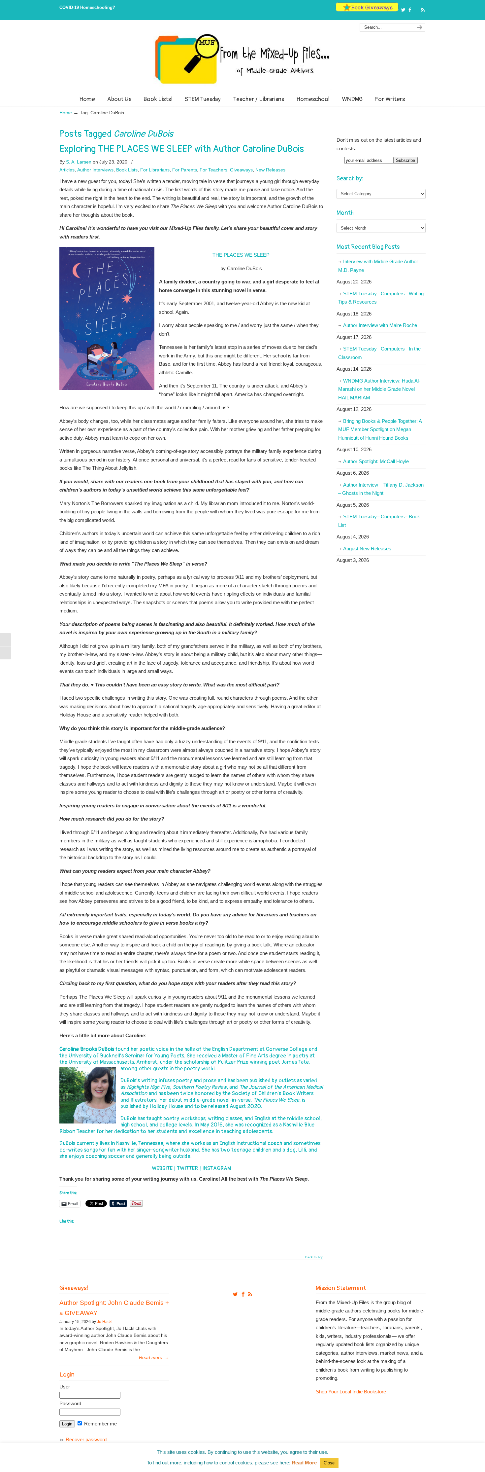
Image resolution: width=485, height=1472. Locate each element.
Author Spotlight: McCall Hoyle (376, 461)
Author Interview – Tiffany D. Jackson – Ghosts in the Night (381, 489)
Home (65, 112)
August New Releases (367, 548)
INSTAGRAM (216, 1168)
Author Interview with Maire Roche (380, 325)
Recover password (86, 1439)
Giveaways (241, 169)
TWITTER (187, 1168)
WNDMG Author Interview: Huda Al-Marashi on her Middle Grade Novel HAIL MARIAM (379, 389)
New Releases (270, 169)
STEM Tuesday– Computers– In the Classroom (379, 353)
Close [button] (329, 1462)
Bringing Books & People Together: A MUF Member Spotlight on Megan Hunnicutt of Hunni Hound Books (380, 429)
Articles (67, 169)
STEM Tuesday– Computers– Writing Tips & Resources (381, 298)
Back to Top (314, 1257)
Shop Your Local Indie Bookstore (351, 1391)
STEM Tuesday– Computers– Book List (379, 521)
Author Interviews (95, 169)
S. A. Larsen (78, 162)
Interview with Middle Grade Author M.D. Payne (378, 266)
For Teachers (213, 169)
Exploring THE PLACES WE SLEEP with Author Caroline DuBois (181, 149)
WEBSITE (162, 1168)
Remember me (100, 1423)
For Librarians (155, 169)
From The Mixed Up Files (242, 59)
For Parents (184, 169)
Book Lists (127, 169)
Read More (304, 1462)
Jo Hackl (105, 1321)
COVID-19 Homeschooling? (87, 7)
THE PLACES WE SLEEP (241, 255)
